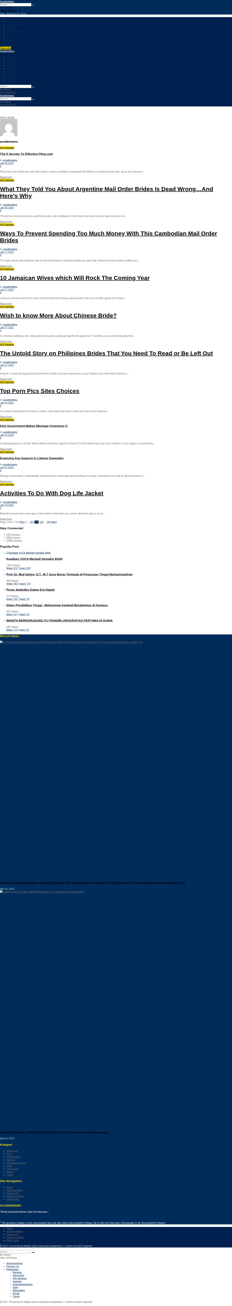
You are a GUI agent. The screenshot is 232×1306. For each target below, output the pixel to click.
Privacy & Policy (15, 1196)
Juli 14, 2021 (7, 505)
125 (41, 522)
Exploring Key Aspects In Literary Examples (32, 458)
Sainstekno (12, 36)
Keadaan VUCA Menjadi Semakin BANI (34, 559)
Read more (6, 177)
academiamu (10, 160)
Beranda (10, 18)
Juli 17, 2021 (7, 252)
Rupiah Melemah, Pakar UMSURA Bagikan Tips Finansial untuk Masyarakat (54, 1132)
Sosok (9, 39)
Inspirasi (10, 27)
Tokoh (9, 42)
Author (11, 117)
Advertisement (14, 1190)
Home (3, 117)
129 (48, 522)
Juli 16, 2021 (7, 402)
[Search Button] (33, 5)
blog (8, 1153)
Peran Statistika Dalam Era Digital (30, 589)
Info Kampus (13, 24)
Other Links (12, 1199)
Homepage (12, 1269)
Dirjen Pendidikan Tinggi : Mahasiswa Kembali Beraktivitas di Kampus (57, 605)
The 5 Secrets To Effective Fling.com (26, 154)
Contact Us (12, 1193)
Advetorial (12, 21)
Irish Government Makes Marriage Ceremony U (34, 426)
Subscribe (5, 48)
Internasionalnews (16, 30)
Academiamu (7, 1)
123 (32, 522)
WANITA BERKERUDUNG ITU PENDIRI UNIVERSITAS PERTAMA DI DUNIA (59, 620)
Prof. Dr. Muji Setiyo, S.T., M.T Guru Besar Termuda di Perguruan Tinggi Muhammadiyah (69, 574)
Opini (9, 33)
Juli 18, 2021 (7, 163)
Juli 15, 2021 (7, 435)
